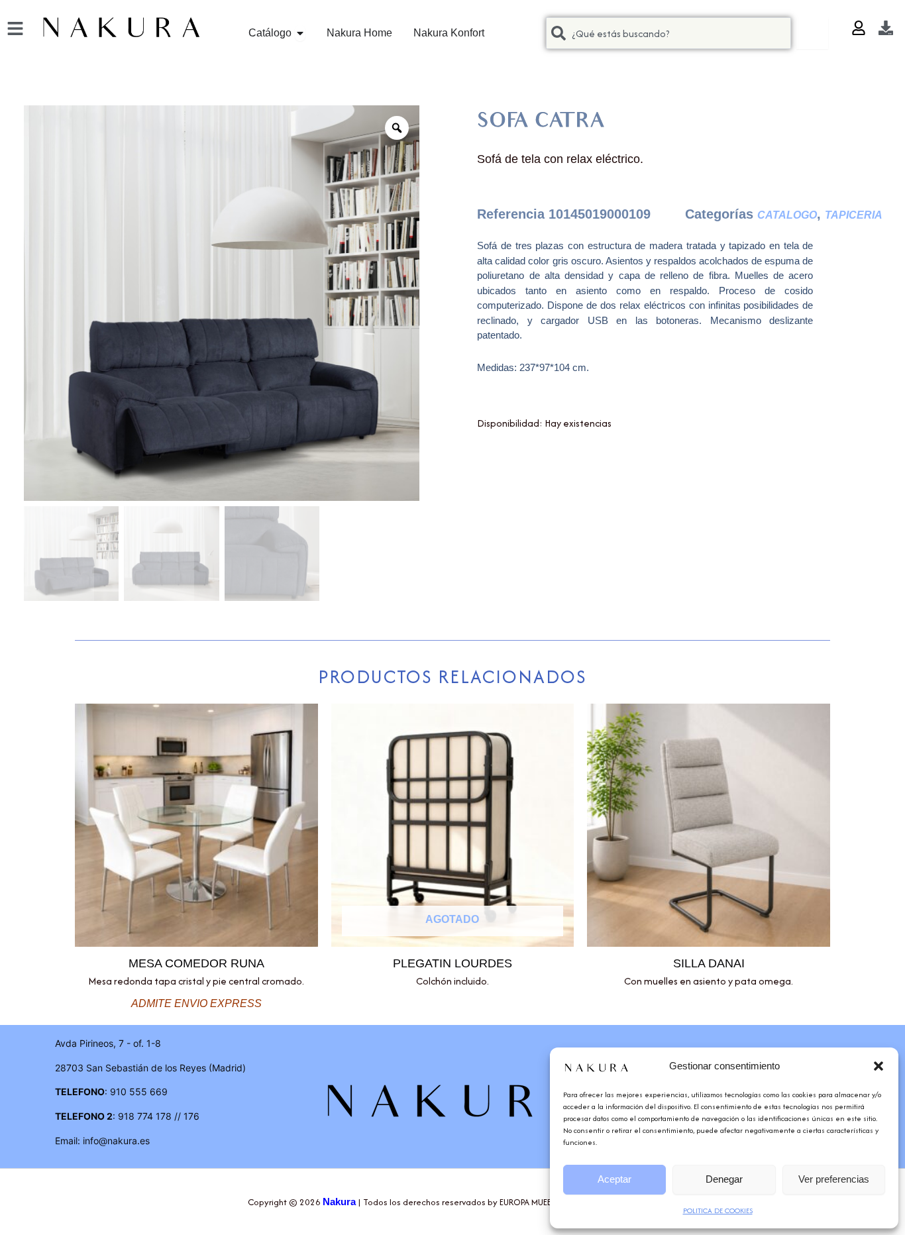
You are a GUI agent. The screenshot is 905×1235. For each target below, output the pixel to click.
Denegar (724, 1179)
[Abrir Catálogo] (300, 33)
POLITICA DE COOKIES (718, 1210)
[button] (878, 1066)
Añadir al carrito (490, 457)
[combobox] (668, 33)
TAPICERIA (853, 215)
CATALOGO (787, 215)
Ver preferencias (833, 1179)
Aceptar (614, 1179)
